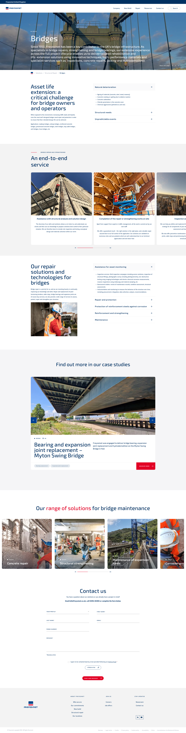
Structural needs (103, 112)
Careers (108, 702)
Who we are (77, 702)
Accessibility (145, 730)
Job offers (108, 705)
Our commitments (77, 705)
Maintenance (101, 320)
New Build (127, 8)
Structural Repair (51, 73)
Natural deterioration (105, 87)
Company (116, 8)
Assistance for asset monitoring (110, 267)
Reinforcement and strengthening (111, 313)
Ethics (153, 730)
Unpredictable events (105, 119)
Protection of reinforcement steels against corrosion (121, 306)
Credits (117, 730)
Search (175, 8)
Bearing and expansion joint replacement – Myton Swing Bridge (62, 449)
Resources (148, 8)
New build (77, 709)
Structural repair (77, 712)
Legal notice (108, 730)
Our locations (77, 716)
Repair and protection (105, 300)
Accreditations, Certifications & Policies (168, 730)
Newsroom (140, 702)
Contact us (160, 8)
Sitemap (100, 730)
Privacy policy (125, 730)
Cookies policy (135, 730)
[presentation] (34, 420)
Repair (138, 8)
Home (32, 73)
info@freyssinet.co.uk (77, 601)
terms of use (112, 662)
